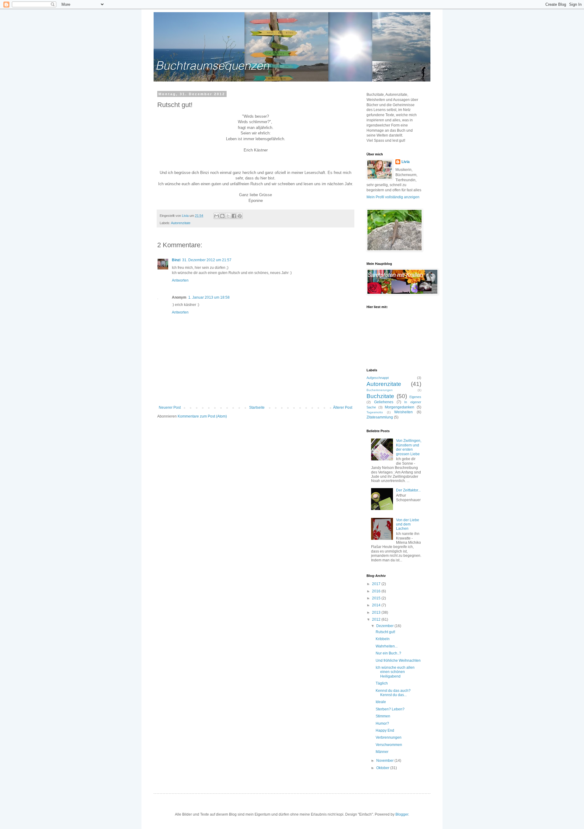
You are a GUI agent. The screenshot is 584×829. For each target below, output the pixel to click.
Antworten (180, 280)
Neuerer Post (170, 407)
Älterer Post (342, 407)
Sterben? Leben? (390, 709)
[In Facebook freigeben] (234, 216)
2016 (376, 591)
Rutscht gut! (385, 632)
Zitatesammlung (380, 417)
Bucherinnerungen (380, 390)
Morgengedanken (399, 407)
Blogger (401, 814)
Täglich (382, 683)
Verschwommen (389, 745)
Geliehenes (383, 402)
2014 (376, 605)
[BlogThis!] (222, 216)
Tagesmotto (375, 412)
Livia (405, 162)
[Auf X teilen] (228, 216)
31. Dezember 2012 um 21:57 (206, 260)
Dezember (385, 626)
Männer (382, 752)
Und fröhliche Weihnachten (398, 660)
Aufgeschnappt (378, 378)
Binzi (176, 260)
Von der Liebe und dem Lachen (407, 524)
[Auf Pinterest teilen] (240, 216)
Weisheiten (403, 412)
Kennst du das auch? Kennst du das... (393, 693)
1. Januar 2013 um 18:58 (209, 297)
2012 (376, 619)
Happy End (385, 730)
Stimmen (383, 716)
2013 (376, 612)
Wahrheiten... (387, 646)
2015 (376, 598)
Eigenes (415, 397)
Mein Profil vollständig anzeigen (393, 197)
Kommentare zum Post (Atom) (202, 416)
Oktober (383, 768)
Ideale (381, 702)
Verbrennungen (388, 737)
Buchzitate (380, 396)
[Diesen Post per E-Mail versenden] (217, 216)
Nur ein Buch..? (388, 653)
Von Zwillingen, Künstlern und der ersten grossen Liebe (408, 447)
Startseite (257, 407)
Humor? (382, 723)
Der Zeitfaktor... (408, 490)
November (385, 760)
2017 (376, 584)
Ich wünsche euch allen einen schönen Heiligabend (395, 671)
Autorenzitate (180, 223)
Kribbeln (383, 639)
